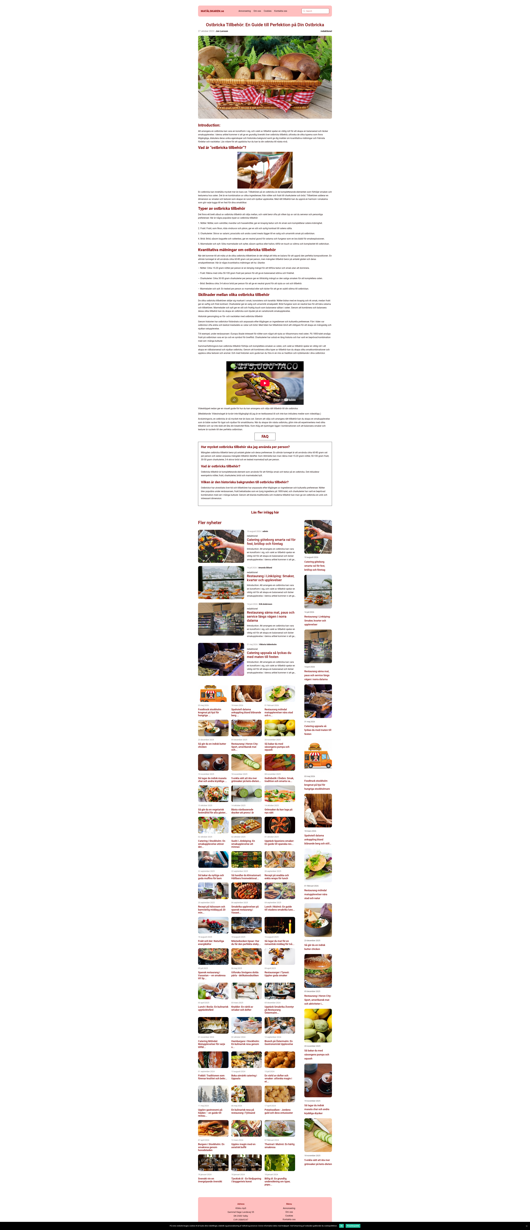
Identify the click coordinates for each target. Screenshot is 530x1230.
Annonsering (245, 11)
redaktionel (326, 31)
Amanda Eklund (265, 568)
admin (265, 531)
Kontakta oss (280, 11)
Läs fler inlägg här (265, 512)
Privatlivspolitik (353, 1226)
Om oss (257, 11)
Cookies (267, 11)
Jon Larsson (222, 31)
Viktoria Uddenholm (268, 644)
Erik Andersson (265, 604)
